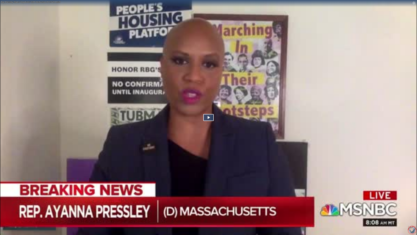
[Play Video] (208, 117)
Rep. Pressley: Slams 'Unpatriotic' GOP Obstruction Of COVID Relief (30, 2)
